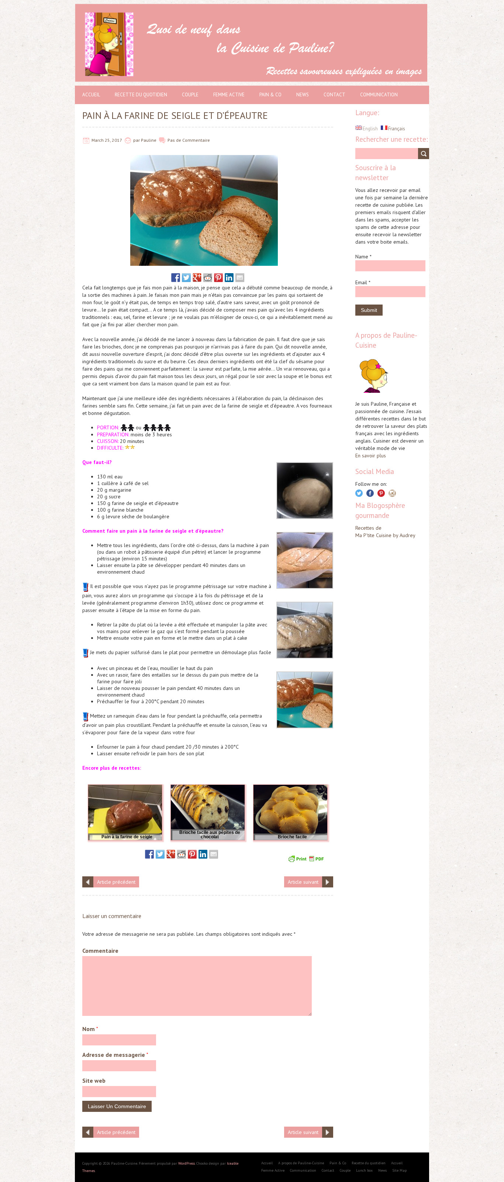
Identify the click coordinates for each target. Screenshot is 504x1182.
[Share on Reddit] (207, 277)
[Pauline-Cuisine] (252, 7)
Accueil (91, 95)
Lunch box (364, 1170)
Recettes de (368, 528)
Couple (190, 95)
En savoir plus (370, 455)
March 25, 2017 (107, 140)
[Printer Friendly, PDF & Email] (307, 858)
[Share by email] (239, 277)
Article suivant (303, 882)
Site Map (399, 1170)
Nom (90, 1028)
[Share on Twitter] (186, 277)
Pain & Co (270, 95)
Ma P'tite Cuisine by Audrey (385, 535)
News (302, 95)
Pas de (175, 140)
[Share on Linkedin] (229, 277)
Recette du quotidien (141, 95)
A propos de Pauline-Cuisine (301, 1163)
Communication (379, 95)
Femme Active (229, 95)
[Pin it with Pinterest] (218, 277)
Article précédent (116, 882)
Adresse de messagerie (115, 1054)
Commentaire (196, 140)
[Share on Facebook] (175, 277)
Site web (94, 1080)
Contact (334, 95)
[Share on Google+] (197, 277)
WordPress (186, 1163)
